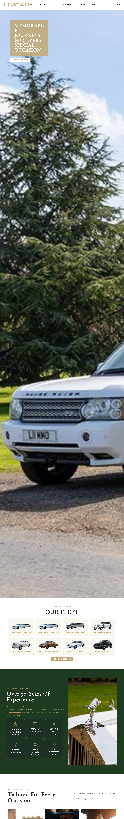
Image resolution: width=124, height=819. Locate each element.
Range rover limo (75, 633)
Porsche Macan (102, 652)
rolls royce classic (21, 652)
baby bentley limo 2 (48, 633)
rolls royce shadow (48, 652)
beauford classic (102, 633)
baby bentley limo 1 (21, 633)
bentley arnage (75, 652)
